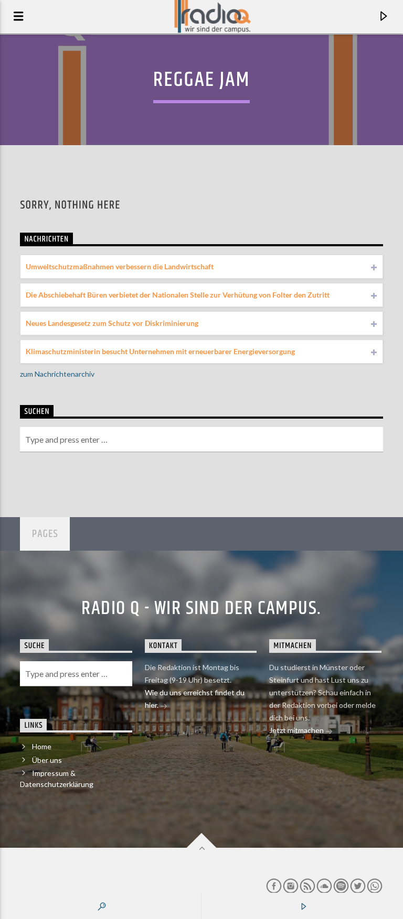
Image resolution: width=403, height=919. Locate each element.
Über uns (47, 760)
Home (41, 746)
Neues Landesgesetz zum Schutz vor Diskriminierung (112, 323)
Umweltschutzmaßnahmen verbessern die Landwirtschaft (120, 266)
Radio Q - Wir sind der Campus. (201, 609)
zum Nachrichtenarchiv (57, 373)
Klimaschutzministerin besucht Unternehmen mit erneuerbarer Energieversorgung (160, 351)
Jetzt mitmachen (297, 730)
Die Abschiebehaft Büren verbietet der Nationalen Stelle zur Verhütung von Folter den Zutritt (178, 294)
